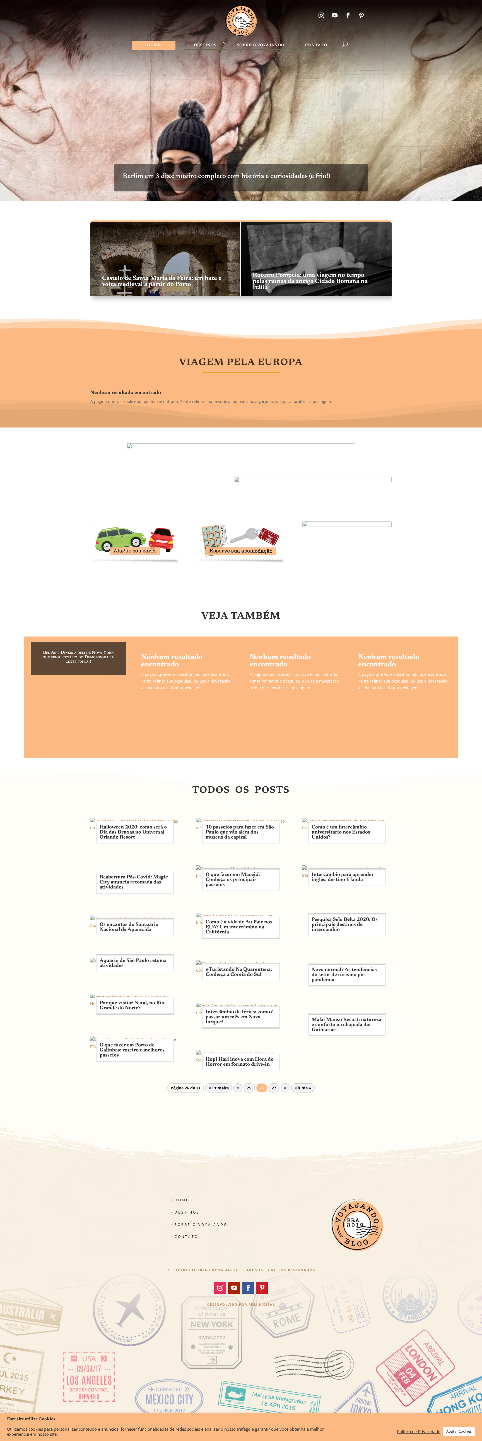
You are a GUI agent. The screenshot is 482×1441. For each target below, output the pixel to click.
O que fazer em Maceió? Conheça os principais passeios (233, 879)
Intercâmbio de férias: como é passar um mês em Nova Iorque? (240, 1017)
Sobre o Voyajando (261, 45)
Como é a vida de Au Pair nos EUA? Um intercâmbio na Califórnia (239, 927)
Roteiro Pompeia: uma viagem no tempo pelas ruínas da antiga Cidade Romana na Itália (310, 281)
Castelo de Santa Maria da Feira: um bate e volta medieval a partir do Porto (161, 281)
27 (274, 1088)
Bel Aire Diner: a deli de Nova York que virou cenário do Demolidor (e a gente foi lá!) (78, 657)
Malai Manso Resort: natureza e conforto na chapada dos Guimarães (346, 1024)
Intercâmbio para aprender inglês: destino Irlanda (343, 877)
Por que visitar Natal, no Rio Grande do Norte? (132, 1006)
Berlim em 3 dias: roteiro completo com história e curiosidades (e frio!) (226, 176)
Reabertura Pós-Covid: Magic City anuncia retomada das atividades (134, 882)
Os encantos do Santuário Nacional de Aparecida (129, 927)
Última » (303, 1088)
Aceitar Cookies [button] (459, 1431)
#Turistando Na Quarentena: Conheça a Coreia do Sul (239, 972)
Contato (316, 45)
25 (249, 1088)
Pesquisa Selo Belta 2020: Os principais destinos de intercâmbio (345, 924)
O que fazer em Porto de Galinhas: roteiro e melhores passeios (132, 1050)
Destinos (205, 45)
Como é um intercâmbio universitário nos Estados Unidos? (341, 832)
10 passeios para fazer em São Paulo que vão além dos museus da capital (240, 832)
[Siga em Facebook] (348, 15)
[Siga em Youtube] (334, 15)
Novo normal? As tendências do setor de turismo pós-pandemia (344, 975)
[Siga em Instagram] (321, 15)
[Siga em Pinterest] (361, 15)
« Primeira (219, 1088)
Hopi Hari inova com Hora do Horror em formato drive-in (240, 1062)
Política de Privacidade (418, 1431)
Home (154, 45)
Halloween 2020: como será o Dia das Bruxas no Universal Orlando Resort (133, 832)
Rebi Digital (262, 1304)
